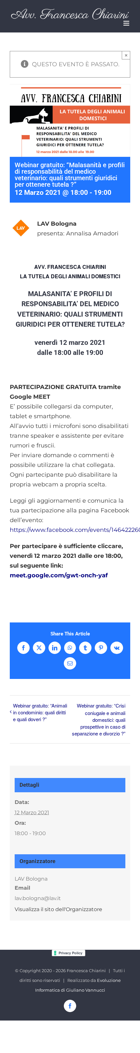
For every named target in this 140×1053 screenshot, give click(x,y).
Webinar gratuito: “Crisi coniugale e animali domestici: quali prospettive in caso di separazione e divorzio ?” (98, 719)
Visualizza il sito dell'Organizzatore (58, 909)
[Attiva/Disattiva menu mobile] (126, 23)
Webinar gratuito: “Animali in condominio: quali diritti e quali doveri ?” (40, 712)
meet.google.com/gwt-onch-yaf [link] (59, 575)
